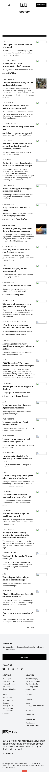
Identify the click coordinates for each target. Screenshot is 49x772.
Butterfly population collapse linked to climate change (16, 578)
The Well (29, 694)
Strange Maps (9, 123)
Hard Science (9, 225)
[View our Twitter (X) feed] (17, 669)
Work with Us (8, 700)
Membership (41, 5)
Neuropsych (8, 204)
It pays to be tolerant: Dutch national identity (15, 423)
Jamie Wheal (20, 334)
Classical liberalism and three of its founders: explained (18, 595)
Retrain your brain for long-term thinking (18, 387)
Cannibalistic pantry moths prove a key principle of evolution (18, 476)
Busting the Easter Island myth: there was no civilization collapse (17, 164)
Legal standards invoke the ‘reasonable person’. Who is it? (17, 495)
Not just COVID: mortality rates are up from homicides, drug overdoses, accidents (17, 146)
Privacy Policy (8, 705)
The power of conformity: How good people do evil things (17, 305)
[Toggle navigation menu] (4, 5)
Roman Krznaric (22, 396)
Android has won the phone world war (18, 127)
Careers (6, 713)
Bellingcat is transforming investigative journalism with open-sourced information (16, 535)
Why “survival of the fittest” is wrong (16, 208)
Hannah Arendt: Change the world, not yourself (16, 514)
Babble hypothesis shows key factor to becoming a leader (16, 106)
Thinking (7, 383)
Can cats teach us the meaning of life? (18, 614)
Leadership (8, 102)
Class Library (31, 714)
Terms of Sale (8, 708)
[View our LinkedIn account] (22, 669)
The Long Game (32, 686)
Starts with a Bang (33, 681)
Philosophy (7, 678)
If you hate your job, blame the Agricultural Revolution (17, 406)
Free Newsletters (32, 725)
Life (4, 265)
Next (33, 627)
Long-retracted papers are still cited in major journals (16, 440)
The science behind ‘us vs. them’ (17, 285)
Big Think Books (32, 683)
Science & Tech (9, 683)
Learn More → (9, 753)
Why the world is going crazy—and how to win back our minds (17, 326)
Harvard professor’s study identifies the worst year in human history (18, 346)
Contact (6, 703)
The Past (7, 41)
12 (28, 627)
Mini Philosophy (32, 678)
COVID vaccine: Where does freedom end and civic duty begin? (18, 364)
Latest (28, 703)
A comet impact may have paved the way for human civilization (17, 229)
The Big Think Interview (14, 322)
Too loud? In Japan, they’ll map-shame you (17, 557)
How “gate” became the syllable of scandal (17, 45)
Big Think (12, 73)
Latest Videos (9, 60)
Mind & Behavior (9, 681)
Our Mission (7, 697)
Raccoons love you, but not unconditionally (15, 269)
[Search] (9, 5)
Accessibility (8, 710)
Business (6, 686)
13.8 (4, 360)
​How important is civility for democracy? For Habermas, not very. (17, 458)
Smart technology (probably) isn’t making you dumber (18, 189)
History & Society (9, 689)
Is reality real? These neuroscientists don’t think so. (16, 64)
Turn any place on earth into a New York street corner (16, 250)
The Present (8, 79)
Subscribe (24, 657)
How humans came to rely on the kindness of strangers (18, 83)
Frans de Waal (21, 219)
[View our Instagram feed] (13, 669)
